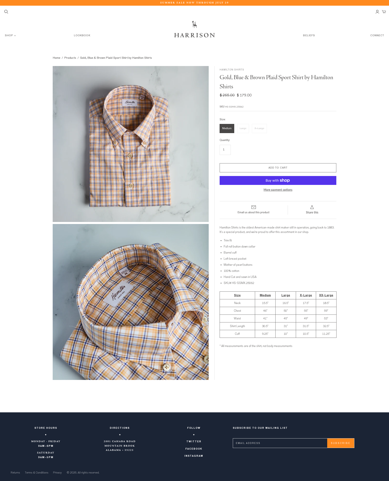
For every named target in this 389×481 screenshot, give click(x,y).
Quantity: (225, 140)
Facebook (193, 449)
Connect (377, 35)
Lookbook (82, 35)
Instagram (193, 456)
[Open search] (6, 12)
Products (70, 57)
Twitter (193, 441)
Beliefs (309, 35)
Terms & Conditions (36, 472)
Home (56, 57)
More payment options (278, 189)
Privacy (57, 472)
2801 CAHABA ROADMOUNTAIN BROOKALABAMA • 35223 (120, 446)
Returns (15, 472)
